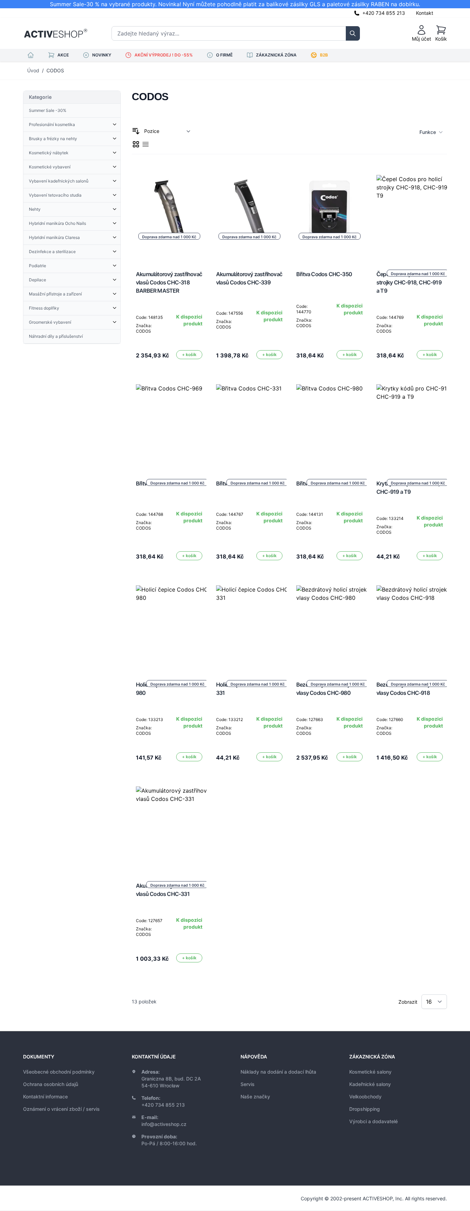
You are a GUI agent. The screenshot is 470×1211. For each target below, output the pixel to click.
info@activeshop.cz (163, 1124)
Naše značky (255, 1096)
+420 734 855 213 (383, 13)
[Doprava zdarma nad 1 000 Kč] (417, 216)
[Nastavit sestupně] (136, 131)
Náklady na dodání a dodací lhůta (278, 1072)
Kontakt (424, 13)
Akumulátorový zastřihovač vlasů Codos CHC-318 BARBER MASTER (169, 282)
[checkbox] (136, 144)
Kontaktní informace (45, 1096)
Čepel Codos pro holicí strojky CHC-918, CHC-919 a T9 (408, 282)
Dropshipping (364, 1109)
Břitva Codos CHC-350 (324, 274)
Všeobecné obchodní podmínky (59, 1072)
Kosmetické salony (370, 1072)
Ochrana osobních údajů (50, 1084)
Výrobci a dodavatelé (373, 1121)
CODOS (55, 70)
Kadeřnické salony (370, 1084)
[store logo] (55, 33)
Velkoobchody (365, 1096)
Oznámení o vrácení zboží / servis (61, 1109)
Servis (248, 1084)
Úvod (33, 70)
